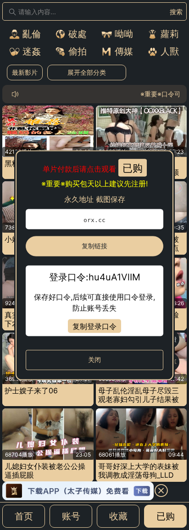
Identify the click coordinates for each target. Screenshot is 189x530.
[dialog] (94, 265)
